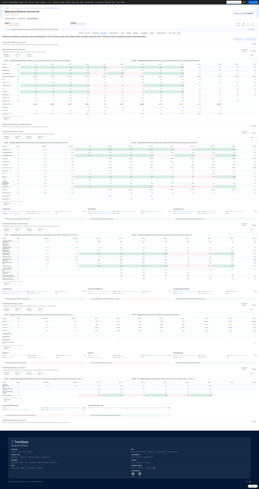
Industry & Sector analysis (17, 462)
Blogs (19, 451)
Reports (129, 33)
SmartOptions (140, 467)
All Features (30, 451)
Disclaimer (147, 462)
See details (251, 29)
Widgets (23, 467)
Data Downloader (31, 467)
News (122, 33)
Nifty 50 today (14, 457)
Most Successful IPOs (173, 451)
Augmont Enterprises (148, 457)
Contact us (13, 451)
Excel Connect (40, 467)
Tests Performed (21, 18)
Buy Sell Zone (95, 33)
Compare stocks (15, 467)
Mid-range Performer (14, 15)
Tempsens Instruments (136, 457)
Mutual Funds (33, 462)
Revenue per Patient (10, 18)
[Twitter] (246, 482)
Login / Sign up (253, 2)
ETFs (26, 462)
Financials (103, 33)
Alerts (174, 33)
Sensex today (23, 457)
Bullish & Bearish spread (43, 462)
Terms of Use (140, 462)
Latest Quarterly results (33, 457)
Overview (81, 33)
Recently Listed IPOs (161, 451)
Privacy (133, 462)
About (178, 33)
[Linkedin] (250, 481)
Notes (35, 113)
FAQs (24, 451)
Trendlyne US (151, 467)
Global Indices (54, 462)
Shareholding (144, 33)
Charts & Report (114, 33)
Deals (152, 33)
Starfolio (133, 467)
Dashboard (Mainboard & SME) (138, 451)
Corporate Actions (161, 33)
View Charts (239, 38)
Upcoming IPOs (151, 451)
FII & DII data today (45, 457)
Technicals (135, 33)
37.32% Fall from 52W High (12, 25)
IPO (170, 33)
